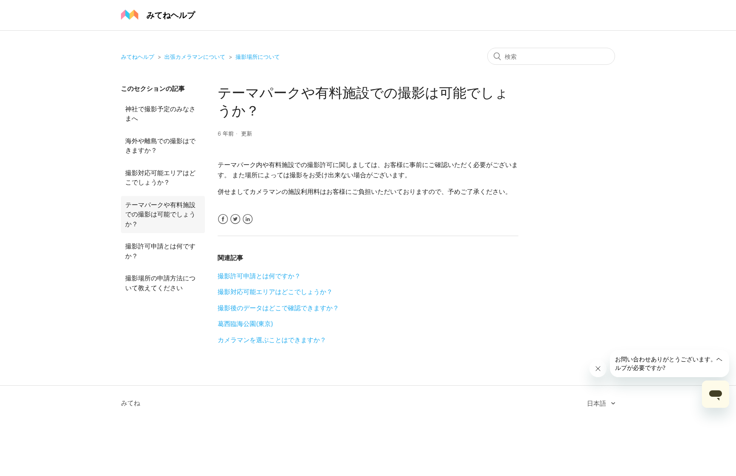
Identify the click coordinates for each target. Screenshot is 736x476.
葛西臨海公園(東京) (245, 324)
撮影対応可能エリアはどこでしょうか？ (160, 178)
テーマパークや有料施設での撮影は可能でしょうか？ (160, 214)
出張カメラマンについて (194, 56)
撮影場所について (258, 56)
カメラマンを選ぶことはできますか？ (272, 340)
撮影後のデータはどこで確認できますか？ (278, 308)
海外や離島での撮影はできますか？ (160, 146)
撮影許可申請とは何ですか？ (160, 251)
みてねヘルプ (137, 56)
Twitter (235, 219)
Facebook (223, 219)
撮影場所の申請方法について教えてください (160, 283)
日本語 (597, 403)
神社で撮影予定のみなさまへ (160, 114)
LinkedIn (247, 219)
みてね (130, 403)
